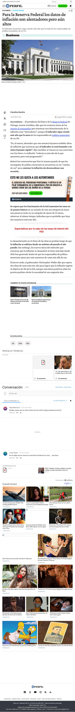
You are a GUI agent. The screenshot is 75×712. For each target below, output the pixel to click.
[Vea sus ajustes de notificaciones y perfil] (71, 6)
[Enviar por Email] (5, 130)
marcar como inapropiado (67, 414)
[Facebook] (25, 692)
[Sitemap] (50, 692)
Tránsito (59, 699)
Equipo (39, 699)
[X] (30, 692)
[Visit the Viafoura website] (68, 480)
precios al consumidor (21, 128)
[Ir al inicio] (14, 6)
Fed (13, 343)
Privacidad (33, 699)
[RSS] (45, 692)
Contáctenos (25, 699)
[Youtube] (35, 692)
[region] (37, 433)
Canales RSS (7, 699)
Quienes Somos (16, 699)
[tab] (11, 400)
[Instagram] (41, 692)
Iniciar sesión (59, 387)
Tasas (20, 343)
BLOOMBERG (6, 10)
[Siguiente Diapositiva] (71, 368)
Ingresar (53, 6)
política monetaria (60, 135)
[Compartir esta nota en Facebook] (5, 112)
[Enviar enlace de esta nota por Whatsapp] (5, 124)
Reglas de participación (49, 699)
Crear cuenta (67, 387)
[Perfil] (37, 687)
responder (12, 412)
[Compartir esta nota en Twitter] (5, 118)
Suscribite (63, 6)
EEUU (27, 343)
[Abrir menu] (3, 6)
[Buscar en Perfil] (71, 2)
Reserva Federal (59, 121)
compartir (60, 412)
